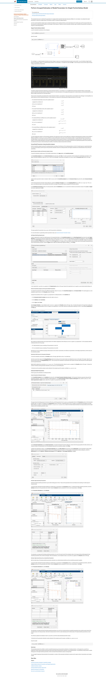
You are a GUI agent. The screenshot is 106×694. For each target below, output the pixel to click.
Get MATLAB (79, 1)
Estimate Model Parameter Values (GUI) (38, 667)
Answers (64, 4)
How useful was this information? (62, 673)
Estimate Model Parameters (18, 22)
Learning (36, 1)
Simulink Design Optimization (37, 13)
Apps (55, 4)
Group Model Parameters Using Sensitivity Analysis (21, 20)
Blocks (51, 4)
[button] (89, 1)
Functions (46, 4)
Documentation (33, 4)
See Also (15, 25)
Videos (59, 4)
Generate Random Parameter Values (63, 232)
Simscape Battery (35, 15)
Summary (15, 23)
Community (30, 1)
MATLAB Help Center (22, 1)
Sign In (85, 1)
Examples (40, 4)
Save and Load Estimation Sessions (38, 671)
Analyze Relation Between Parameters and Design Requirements (43, 664)
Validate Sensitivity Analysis (36, 665)
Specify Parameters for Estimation (37, 669)
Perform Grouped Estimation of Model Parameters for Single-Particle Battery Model (21, 14)
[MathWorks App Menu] (91, 1)
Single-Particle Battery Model (18, 18)
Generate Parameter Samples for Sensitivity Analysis (41, 662)
